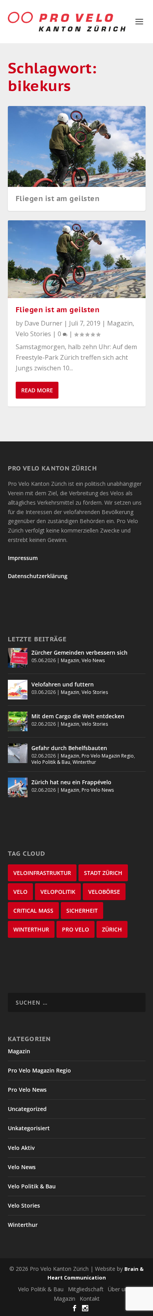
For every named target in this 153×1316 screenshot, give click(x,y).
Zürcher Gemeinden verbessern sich (79, 652)
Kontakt (90, 1298)
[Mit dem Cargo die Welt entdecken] (17, 721)
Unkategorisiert (29, 1128)
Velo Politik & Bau (50, 762)
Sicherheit (82, 910)
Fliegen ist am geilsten (58, 198)
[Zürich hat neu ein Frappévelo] (17, 787)
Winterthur (84, 762)
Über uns (119, 1289)
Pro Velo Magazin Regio (108, 755)
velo (20, 891)
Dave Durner (43, 323)
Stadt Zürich (103, 873)
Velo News (93, 660)
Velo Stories (33, 333)
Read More (37, 390)
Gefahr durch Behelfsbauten (69, 748)
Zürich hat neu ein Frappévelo (71, 782)
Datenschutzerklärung (37, 576)
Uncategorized (27, 1109)
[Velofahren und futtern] (17, 689)
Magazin (120, 323)
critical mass (33, 910)
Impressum (23, 558)
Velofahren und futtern (62, 684)
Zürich (112, 929)
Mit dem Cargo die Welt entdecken (77, 716)
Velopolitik (57, 891)
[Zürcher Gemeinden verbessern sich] (17, 658)
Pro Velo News (98, 790)
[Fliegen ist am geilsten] (77, 259)
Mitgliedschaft (86, 1289)
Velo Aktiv (21, 1147)
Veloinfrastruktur (42, 873)
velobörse (104, 891)
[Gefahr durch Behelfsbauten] (17, 753)
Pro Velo (75, 929)
